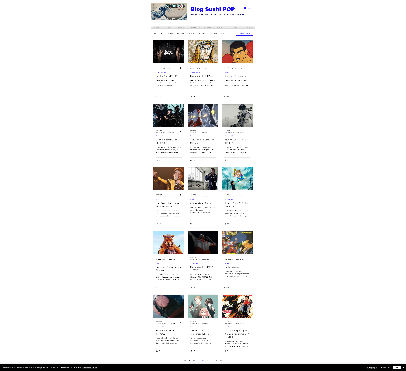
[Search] (251, 23)
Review (191, 34)
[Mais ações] (181, 68)
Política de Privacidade (89, 368)
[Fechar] (403, 367)
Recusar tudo (385, 368)
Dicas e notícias (203, 34)
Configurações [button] (372, 368)
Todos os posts (158, 34)
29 (203, 360)
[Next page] (216, 360)
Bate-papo (180, 34)
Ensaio (226, 263)
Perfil (215, 34)
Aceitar (396, 368)
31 (212, 360)
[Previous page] (190, 360)
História (170, 34)
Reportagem (228, 327)
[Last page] (221, 360)
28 (199, 360)
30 (207, 360)
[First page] (185, 360)
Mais (222, 34)
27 (194, 360)
